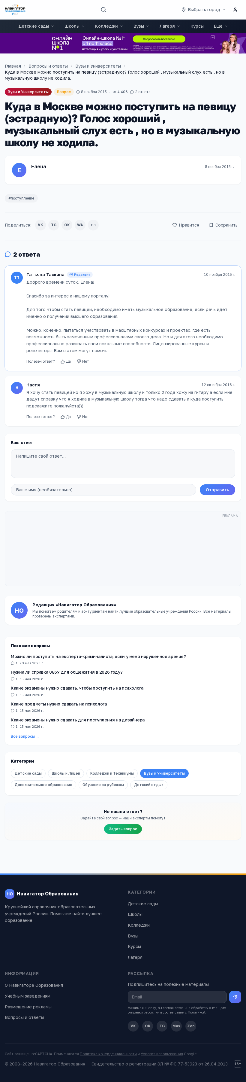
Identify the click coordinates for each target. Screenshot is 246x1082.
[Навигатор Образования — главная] (15, 9)
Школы (72, 26)
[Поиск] (103, 9)
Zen (191, 1026)
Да (68, 361)
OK (67, 225)
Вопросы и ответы (48, 66)
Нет (85, 361)
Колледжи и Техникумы (112, 773)
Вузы (139, 26)
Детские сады (33, 26)
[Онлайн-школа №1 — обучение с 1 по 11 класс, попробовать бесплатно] (123, 43)
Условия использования (162, 1054)
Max (176, 1026)
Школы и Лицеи (66, 773)
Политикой (196, 1012)
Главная (13, 66)
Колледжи (106, 26)
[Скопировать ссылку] (93, 225)
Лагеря (167, 26)
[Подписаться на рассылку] (235, 997)
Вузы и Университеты (98, 66)
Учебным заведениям (27, 995)
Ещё (218, 26)
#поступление (21, 198)
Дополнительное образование (43, 784)
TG (54, 225)
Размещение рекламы (28, 1006)
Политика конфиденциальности (108, 1054)
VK (40, 225)
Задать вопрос (123, 829)
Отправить (217, 489)
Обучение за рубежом (103, 784)
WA (80, 225)
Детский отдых (149, 784)
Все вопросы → (25, 736)
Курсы (197, 26)
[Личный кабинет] (235, 10)
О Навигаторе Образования (34, 985)
